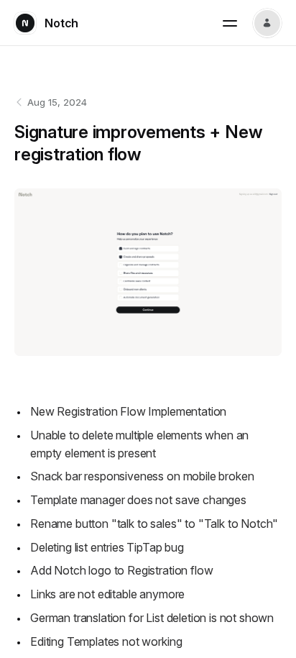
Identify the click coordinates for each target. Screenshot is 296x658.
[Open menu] (230, 23)
